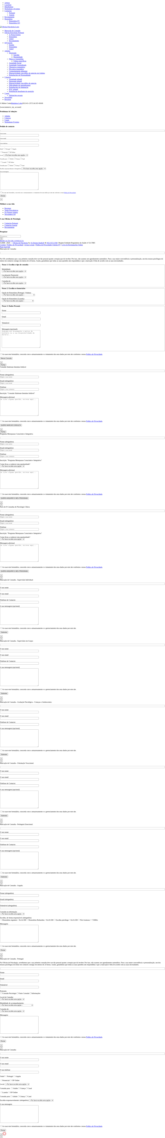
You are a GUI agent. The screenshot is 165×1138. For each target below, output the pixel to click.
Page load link (5, 247)
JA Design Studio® (37, 243)
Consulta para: (4, 159)
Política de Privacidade (70, 192)
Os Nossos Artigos (11, 212)
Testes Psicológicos (11, 210)
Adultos (7, 116)
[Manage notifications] (4, 1133)
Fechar (3, 365)
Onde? (1, 149)
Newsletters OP (10, 214)
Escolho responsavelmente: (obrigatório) (10, 168)
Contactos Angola (10, 225)
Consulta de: (6, 281)
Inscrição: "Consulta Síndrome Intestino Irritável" (17, 393)
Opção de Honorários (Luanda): (13, 299)
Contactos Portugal (11, 223)
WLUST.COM (52, 243)
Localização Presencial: (10, 275)
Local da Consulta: (6, 997)
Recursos (7, 208)
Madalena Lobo (16, 103)
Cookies (3, 245)
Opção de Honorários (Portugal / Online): (16, 293)
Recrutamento (9, 227)
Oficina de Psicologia (20, 243)
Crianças (7, 118)
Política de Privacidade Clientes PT (48, 245)
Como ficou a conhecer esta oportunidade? (15, 464)
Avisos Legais (29, 245)
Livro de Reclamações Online (72, 245)
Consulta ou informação (8, 912)
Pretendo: (3, 991)
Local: (2, 155)
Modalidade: (6, 269)
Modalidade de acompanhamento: (12, 1003)
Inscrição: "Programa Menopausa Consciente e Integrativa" (21, 460)
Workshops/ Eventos (11, 122)
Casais (6, 120)
